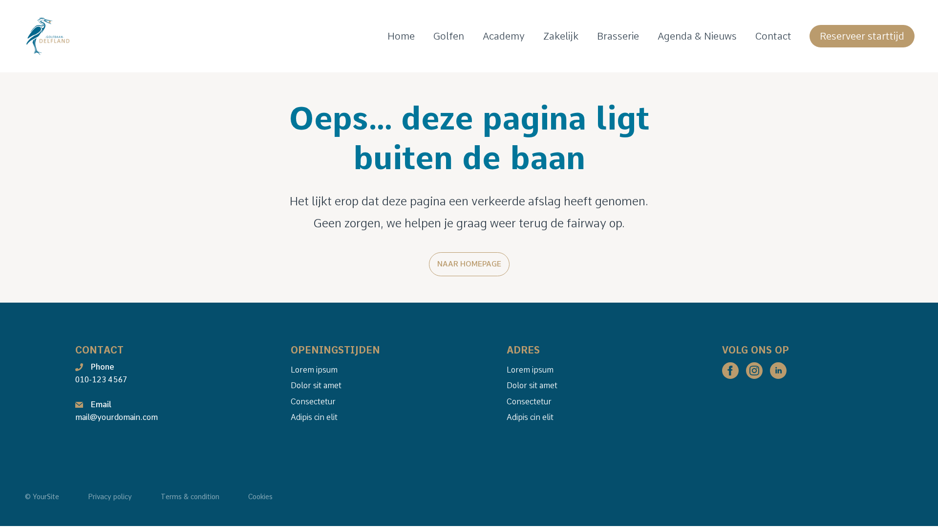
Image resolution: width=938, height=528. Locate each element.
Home (401, 36)
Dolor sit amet (316, 385)
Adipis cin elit (314, 417)
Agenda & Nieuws (697, 36)
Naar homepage (469, 264)
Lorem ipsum (314, 369)
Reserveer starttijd (862, 36)
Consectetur (313, 401)
